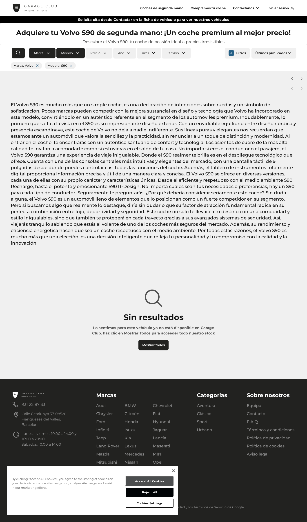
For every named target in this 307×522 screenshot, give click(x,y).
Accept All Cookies (149, 481)
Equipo (254, 405)
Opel (157, 462)
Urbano (204, 429)
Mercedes (134, 454)
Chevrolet (162, 405)
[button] (42, 53)
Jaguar (160, 429)
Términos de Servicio (210, 507)
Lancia (159, 438)
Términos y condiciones (270, 429)
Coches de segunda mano (161, 8)
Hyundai (161, 421)
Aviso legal (258, 454)
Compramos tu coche (208, 8)
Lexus (130, 446)
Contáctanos (243, 8)
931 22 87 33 (33, 404)
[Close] (173, 470)
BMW (130, 405)
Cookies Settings (149, 503)
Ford (100, 421)
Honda (131, 421)
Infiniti (102, 429)
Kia (128, 438)
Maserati (161, 446)
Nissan (131, 462)
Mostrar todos (153, 345)
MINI (158, 454)
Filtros (238, 53)
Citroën (132, 413)
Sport (202, 421)
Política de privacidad (269, 438)
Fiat (156, 413)
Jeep (101, 438)
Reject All (149, 492)
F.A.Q (252, 421)
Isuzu (130, 429)
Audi (101, 405)
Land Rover (107, 446)
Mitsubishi (106, 462)
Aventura (206, 405)
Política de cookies (266, 446)
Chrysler (104, 413)
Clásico (204, 413)
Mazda (103, 454)
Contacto (256, 413)
